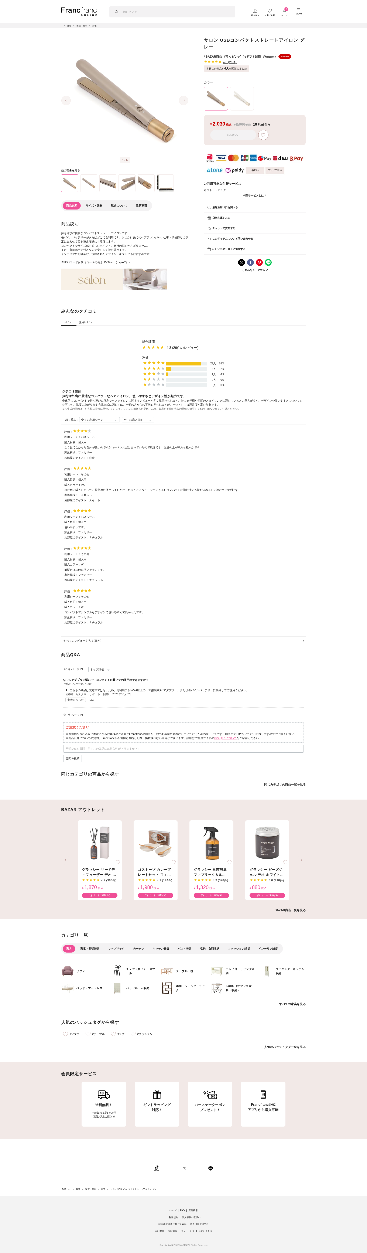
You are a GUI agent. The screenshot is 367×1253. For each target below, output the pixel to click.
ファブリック (116, 948)
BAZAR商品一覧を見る (290, 910)
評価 (145, 357)
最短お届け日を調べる (225, 207)
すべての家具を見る (292, 1004)
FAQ (182, 1210)
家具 (69, 948)
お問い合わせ (205, 1231)
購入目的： (71, 442)
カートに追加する (101, 895)
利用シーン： (72, 437)
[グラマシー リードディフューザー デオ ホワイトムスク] (99, 843)
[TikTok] (157, 1168)
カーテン (138, 948)
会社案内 (159, 1231)
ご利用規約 (172, 1217)
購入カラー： (72, 484)
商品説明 (71, 205)
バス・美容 (185, 948)
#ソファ (74, 1034)
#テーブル (98, 1034)
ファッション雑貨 (239, 948)
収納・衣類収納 (209, 948)
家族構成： (71, 452)
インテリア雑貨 (268, 948)
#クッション (144, 1034)
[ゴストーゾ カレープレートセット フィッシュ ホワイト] (155, 843)
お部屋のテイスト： (76, 457)
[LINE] (210, 1168)
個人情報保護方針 (199, 1224)
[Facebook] (197, 1168)
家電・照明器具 (90, 948)
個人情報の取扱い (191, 1217)
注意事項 (141, 205)
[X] (184, 1168)
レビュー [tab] (68, 322)
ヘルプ (172, 1210)
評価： (68, 431)
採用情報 (172, 1231)
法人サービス (188, 1231)
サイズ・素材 (94, 205)
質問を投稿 (72, 758)
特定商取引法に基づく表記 (172, 1224)
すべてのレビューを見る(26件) (82, 640)
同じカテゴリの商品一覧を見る (285, 784)
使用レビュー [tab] (87, 322)
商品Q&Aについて (225, 738)
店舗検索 (193, 1210)
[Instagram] (171, 1168)
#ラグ (120, 1034)
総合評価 (148, 341)
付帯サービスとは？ (254, 195)
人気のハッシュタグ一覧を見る (285, 1047)
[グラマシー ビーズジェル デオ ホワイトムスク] (267, 843)
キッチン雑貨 (161, 948)
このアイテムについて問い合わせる (232, 238)
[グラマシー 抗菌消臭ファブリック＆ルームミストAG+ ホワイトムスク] (211, 843)
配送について (119, 205)
